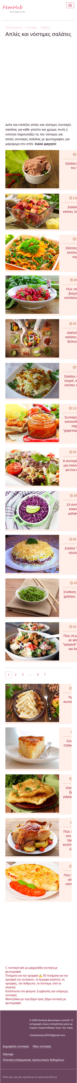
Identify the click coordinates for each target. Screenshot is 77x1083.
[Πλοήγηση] (70, 5)
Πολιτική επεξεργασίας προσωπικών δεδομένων (33, 1059)
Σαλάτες (45, 27)
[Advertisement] (38, 75)
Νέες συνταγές (42, 1046)
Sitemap (8, 1054)
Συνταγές (31, 27)
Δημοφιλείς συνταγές (16, 1046)
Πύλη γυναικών (13, 27)
